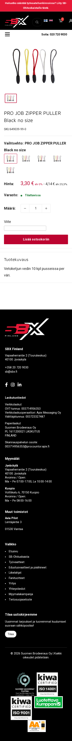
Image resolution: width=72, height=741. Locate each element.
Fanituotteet (17, 578)
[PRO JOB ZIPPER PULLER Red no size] (41, 158)
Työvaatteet (16, 562)
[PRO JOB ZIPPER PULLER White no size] (57, 158)
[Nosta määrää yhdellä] (46, 208)
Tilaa (11, 634)
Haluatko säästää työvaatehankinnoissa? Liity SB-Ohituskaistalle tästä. (36, 5)
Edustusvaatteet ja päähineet (27, 567)
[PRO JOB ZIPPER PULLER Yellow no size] (10, 170)
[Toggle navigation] (7, 34)
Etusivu (13, 551)
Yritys (12, 583)
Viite (7, 222)
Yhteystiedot (17, 589)
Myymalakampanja (21, 594)
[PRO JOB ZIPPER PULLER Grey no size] (26, 158)
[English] (51, 20)
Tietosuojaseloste (20, 599)
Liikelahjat (15, 572)
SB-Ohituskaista (19, 556)
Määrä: (10, 208)
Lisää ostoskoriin (36, 239)
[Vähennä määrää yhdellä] (25, 208)
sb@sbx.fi (11, 371)
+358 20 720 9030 (16, 367)
